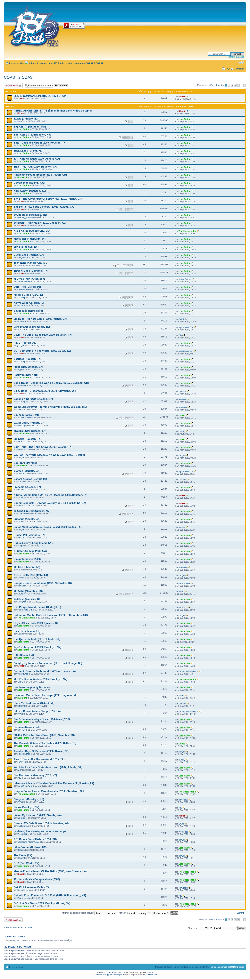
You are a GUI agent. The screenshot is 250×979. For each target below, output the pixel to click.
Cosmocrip (22, 513)
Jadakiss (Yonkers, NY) (27, 599)
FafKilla (182, 527)
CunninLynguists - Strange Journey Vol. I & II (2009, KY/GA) (50, 503)
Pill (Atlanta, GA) (24, 655)
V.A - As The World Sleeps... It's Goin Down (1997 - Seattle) (49, 454)
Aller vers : (193, 928)
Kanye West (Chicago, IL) (29, 302)
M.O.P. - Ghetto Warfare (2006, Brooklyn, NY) (40, 679)
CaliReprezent (24, 289)
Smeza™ (21, 385)
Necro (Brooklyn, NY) (26, 807)
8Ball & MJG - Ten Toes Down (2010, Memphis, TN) (44, 735)
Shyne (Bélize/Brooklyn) (28, 310)
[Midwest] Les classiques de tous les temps (40, 831)
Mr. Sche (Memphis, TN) (28, 591)
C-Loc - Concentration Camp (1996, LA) (37, 711)
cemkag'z (22, 473)
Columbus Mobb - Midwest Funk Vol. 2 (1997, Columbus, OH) (51, 615)
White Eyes (22, 674)
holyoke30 (183, 800)
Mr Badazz (22, 441)
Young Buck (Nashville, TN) (30, 214)
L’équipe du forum (163, 967)
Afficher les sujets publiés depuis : (78, 913)
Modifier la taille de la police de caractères (241, 62)
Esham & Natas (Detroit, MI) (30, 478)
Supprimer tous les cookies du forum (191, 967)
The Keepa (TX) (23, 855)
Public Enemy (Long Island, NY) (33, 543)
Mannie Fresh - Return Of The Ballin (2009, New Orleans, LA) (50, 871)
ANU (19, 770)
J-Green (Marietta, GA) (27, 470)
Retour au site (16, 63)
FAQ (227, 69)
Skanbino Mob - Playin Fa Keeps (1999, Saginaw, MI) (45, 695)
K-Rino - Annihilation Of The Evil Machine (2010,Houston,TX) (50, 495)
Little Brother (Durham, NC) (30, 847)
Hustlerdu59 (23, 826)
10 (124, 266)
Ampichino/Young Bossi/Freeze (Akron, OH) (40, 174)
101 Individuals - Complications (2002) (37, 879)
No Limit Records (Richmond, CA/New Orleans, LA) (45, 671)
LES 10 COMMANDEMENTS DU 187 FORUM (40, 96)
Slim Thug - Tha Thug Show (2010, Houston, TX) (43, 446)
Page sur (216, 85)
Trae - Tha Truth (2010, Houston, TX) (35, 166)
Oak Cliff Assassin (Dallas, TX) (32, 887)
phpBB (112, 972)
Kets (19, 634)
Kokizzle (21, 818)
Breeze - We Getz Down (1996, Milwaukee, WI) (41, 823)
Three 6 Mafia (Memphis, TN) (31, 270)
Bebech (21, 850)
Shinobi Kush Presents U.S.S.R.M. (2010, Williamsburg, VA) (50, 895)
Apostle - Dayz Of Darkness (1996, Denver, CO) (41, 751)
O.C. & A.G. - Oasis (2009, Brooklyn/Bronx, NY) (42, 903)
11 (128, 266)
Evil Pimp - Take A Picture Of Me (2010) (37, 607)
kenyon (20, 457)
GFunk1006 (184, 583)
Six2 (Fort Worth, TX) (26, 863)
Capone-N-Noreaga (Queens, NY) (33, 398)
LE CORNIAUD (24, 786)
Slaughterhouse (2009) (27, 559)
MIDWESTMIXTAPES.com (29, 278)
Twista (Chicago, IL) (26, 118)
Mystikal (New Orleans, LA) (30, 430)
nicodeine (21, 321)
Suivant (240, 913)
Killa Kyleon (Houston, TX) (30, 190)
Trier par (121, 913)
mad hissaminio (186, 351)
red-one (182, 399)
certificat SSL (151, 975)
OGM (181, 319)
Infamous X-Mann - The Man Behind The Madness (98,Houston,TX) (54, 783)
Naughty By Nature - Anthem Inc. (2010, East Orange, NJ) (48, 663)
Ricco (181, 591)
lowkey (182, 431)
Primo (20, 714)
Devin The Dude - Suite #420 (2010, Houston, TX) (43, 334)
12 (132, 266)
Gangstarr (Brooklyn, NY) (29, 799)
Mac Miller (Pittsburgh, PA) (30, 238)
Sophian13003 (24, 417)
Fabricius (21, 521)
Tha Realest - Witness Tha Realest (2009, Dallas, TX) (45, 743)
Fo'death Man (23, 754)
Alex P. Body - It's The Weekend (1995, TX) (39, 759)
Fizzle (20, 305)
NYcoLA (21, 505)
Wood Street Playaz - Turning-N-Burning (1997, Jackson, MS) (50, 406)
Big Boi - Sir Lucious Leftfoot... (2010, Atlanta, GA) (44, 206)
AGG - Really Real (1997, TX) (31, 575)
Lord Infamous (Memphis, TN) (32, 326)
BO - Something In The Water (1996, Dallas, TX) (42, 350)
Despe (20, 545)
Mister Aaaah (23, 449)
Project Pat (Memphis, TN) (29, 535)
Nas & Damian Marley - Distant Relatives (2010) (42, 719)
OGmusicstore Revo (188, 671)
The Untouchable (187, 231)
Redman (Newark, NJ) (26, 727)
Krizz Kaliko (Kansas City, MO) (32, 230)
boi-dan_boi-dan (25, 217)
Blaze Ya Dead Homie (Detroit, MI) (34, 703)
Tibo (181, 335)
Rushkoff (22, 177)
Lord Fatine (184, 119)
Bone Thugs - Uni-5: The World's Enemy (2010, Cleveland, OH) (51, 382)
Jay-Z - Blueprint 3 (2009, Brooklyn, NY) (37, 647)
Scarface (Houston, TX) (27, 358)
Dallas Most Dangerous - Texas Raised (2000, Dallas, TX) (47, 527)
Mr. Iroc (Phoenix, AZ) (27, 567)
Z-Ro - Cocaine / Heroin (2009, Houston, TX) (40, 142)
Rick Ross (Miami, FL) (27, 631)
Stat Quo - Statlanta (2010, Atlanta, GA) (37, 639)
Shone (20, 497)
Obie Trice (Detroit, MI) (27, 286)
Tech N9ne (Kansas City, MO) (31, 262)
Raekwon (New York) (26, 374)
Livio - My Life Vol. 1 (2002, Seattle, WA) (38, 815)
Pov (19, 778)
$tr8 (19, 409)
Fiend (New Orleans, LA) (28, 366)
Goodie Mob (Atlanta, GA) (29, 182)
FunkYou (21, 762)
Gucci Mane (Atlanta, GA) (29, 254)
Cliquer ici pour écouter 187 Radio (46, 63)
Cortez (182, 415)
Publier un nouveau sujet (13, 85)
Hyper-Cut (22, 369)
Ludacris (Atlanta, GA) (27, 519)
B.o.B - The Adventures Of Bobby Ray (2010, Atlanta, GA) (48, 198)
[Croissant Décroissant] (165, 913)
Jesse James (23, 281)
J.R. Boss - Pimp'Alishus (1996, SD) (35, 839)
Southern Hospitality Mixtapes (32, 687)
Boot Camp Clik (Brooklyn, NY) (32, 134)
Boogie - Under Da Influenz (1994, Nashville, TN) (43, 583)
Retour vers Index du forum (19, 927)
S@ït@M (21, 602)
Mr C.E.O (21, 537)
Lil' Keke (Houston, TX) (27, 438)
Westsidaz (22, 834)
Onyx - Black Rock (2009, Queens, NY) (36, 623)
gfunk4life (21, 586)
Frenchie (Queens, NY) (27, 486)
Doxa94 (21, 481)
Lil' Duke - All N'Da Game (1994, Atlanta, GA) (40, 318)
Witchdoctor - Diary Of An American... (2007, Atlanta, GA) (48, 767)
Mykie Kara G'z (186, 327)
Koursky (21, 297)
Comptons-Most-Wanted (29, 842)
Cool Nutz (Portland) (26, 462)
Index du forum (76, 63)
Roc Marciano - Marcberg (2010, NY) (35, 775)
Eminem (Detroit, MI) (26, 414)
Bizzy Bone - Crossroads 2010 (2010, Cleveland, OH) (45, 390)
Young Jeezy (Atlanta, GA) (29, 422)
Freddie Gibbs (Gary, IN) (28, 294)
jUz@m (20, 345)
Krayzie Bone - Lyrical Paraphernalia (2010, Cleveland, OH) (49, 791)
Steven (20, 578)
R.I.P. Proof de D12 (25, 342)
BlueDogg (22, 425)
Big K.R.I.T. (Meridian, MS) (30, 126)
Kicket (20, 98)
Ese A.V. (182, 391)
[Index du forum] (33, 26)
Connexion (239, 69)
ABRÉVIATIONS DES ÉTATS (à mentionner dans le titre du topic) (53, 110)
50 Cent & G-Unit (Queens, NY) (32, 511)
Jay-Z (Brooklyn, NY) (26, 246)
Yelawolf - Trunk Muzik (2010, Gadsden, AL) (40, 222)
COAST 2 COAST (94, 63)
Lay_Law (21, 257)
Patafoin (21, 489)
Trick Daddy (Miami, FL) (28, 150)
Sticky (20, 682)
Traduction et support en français (107, 975)
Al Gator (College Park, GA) (30, 551)
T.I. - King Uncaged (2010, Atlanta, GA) (37, 158)
